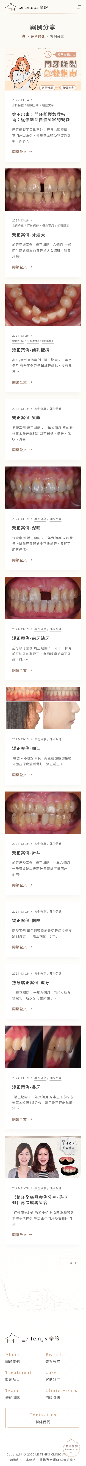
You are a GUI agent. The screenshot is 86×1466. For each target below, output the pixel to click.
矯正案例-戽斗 (26, 853)
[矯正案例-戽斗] (43, 813)
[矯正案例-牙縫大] (43, 189)
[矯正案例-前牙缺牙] (43, 598)
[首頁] (23, 36)
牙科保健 (18, 105)
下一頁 (68, 1263)
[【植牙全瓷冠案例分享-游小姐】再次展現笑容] (43, 1157)
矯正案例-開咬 (26, 920)
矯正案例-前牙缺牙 (31, 638)
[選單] (79, 7)
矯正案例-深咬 (26, 527)
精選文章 (48, 105)
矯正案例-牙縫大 (28, 234)
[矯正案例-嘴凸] (43, 708)
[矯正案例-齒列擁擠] (43, 305)
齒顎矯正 (63, 225)
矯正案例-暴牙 (26, 1087)
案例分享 (33, 105)
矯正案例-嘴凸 (26, 748)
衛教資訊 (48, 225)
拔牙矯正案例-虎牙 (31, 982)
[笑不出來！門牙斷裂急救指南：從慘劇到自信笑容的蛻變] (43, 69)
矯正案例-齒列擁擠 (31, 350)
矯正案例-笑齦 (26, 417)
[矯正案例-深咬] (43, 487)
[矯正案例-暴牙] (43, 1047)
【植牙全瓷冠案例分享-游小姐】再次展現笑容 (40, 1199)
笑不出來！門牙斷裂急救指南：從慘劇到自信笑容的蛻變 (41, 116)
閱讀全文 (19, 152)
